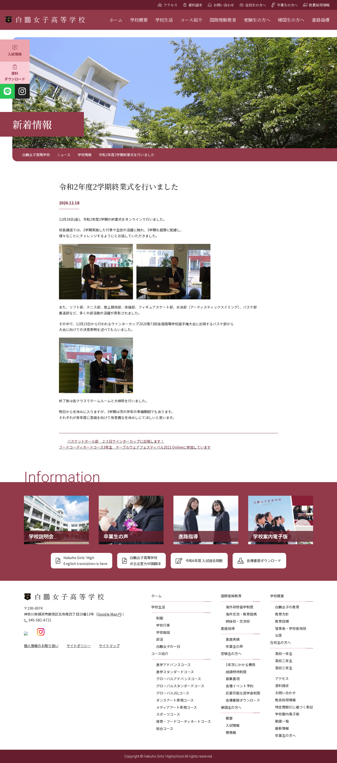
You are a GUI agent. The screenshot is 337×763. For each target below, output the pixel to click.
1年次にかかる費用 (240, 664)
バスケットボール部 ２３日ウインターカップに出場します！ (115, 441)
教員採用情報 (319, 4)
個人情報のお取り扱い (41, 645)
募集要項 (233, 678)
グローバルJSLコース (172, 692)
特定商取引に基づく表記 (294, 707)
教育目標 (282, 621)
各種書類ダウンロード (243, 700)
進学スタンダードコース (175, 671)
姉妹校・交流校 (238, 621)
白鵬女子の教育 (287, 606)
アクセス (170, 4)
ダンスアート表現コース (175, 700)
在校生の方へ (255, 4)
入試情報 (15, 54)
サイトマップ (109, 645)
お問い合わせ (223, 4)
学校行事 (163, 625)
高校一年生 (283, 653)
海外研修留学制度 (239, 606)
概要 (229, 718)
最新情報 (282, 728)
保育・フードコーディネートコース (183, 721)
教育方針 (282, 614)
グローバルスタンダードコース (180, 685)
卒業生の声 (234, 646)
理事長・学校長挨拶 (290, 628)
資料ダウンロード (14, 76)
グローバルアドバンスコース (178, 678)
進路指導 (321, 20)
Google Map (107, 614)
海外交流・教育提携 (241, 614)
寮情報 (231, 732)
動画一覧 (282, 721)
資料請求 (195, 4)
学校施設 (163, 632)
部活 (159, 639)
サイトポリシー (79, 645)
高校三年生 (283, 667)
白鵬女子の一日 (168, 646)
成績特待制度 (236, 671)
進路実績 (233, 639)
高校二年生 (283, 660)
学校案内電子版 (287, 713)
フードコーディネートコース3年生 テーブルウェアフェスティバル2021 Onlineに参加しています (135, 447)
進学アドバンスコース (173, 664)
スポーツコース (168, 714)
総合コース (164, 728)
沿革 (278, 635)
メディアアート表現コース (176, 707)
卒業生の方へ (287, 4)
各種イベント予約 (239, 685)
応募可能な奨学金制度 (243, 692)
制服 (159, 618)
